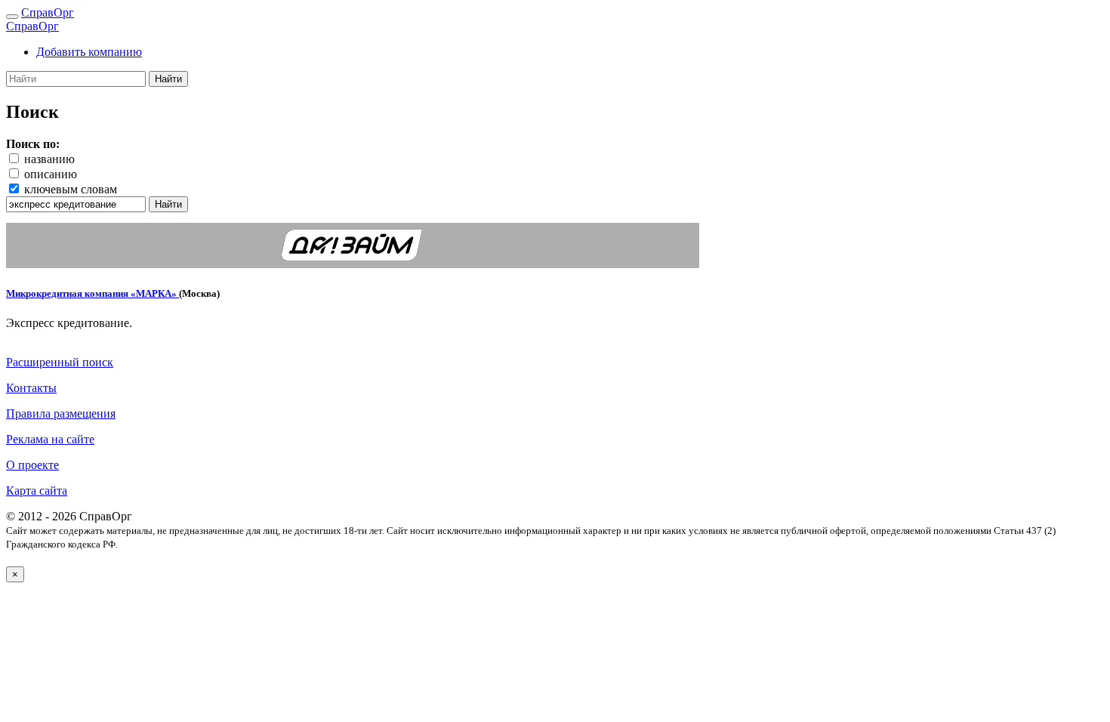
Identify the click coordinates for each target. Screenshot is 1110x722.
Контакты (31, 387)
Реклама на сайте (50, 439)
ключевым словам (70, 189)
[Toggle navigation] (12, 16)
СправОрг (47, 12)
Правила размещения (61, 413)
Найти (168, 79)
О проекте (32, 464)
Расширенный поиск (59, 362)
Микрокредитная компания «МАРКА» (92, 293)
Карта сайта (36, 490)
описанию (50, 174)
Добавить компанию (89, 51)
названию (49, 159)
